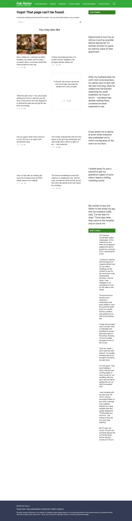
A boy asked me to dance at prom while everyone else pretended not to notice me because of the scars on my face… (101, 137)
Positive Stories (104, 4)
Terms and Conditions (33, 509)
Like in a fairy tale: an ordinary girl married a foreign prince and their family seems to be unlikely (29, 177)
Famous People (74, 4)
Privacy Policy (21, 509)
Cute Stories (24, 3)
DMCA (54, 509)
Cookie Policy (46, 509)
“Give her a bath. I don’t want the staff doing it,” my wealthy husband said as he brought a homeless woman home (107, 354)
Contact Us (60, 509)
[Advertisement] (101, 477)
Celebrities (62, 4)
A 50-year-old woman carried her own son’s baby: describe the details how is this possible (66, 84)
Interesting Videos (89, 4)
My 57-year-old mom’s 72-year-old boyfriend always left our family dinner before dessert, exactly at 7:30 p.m (107, 434)
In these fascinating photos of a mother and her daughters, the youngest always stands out (63, 59)
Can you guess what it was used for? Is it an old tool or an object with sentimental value (31, 139)
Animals (53, 4)
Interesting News (41, 4)
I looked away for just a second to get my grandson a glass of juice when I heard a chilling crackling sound (100, 174)
